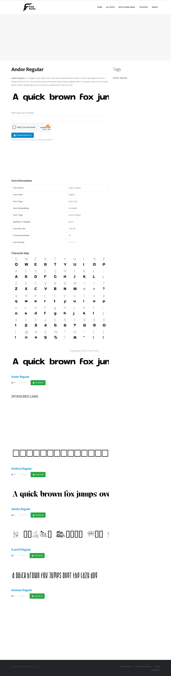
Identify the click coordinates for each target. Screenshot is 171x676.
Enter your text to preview (22, 113)
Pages (158, 666)
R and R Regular (21, 549)
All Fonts (110, 7)
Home (99, 7)
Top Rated (143, 7)
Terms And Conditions (143, 666)
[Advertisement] (60, 160)
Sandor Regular (20, 509)
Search (155, 7)
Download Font (24, 135)
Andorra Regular (21, 468)
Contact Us (155, 670)
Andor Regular (20, 377)
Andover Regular (21, 590)
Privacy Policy (127, 666)
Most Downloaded (127, 7)
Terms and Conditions (45, 140)
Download (39, 382)
